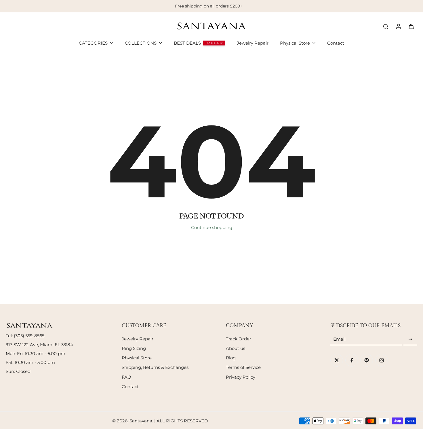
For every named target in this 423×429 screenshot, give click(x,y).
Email (339, 339)
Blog (231, 358)
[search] (385, 26)
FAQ (126, 377)
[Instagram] (381, 360)
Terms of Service (243, 367)
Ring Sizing (134, 348)
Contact (130, 386)
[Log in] (398, 26)
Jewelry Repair (137, 339)
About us (235, 348)
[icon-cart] (411, 26)
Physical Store (137, 358)
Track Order (238, 339)
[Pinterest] (366, 360)
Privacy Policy (240, 377)
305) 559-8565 (29, 335)
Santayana (140, 421)
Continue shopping (211, 227)
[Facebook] (351, 360)
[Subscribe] (410, 339)
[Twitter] (336, 360)
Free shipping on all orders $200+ (208, 6)
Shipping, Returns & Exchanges (155, 367)
